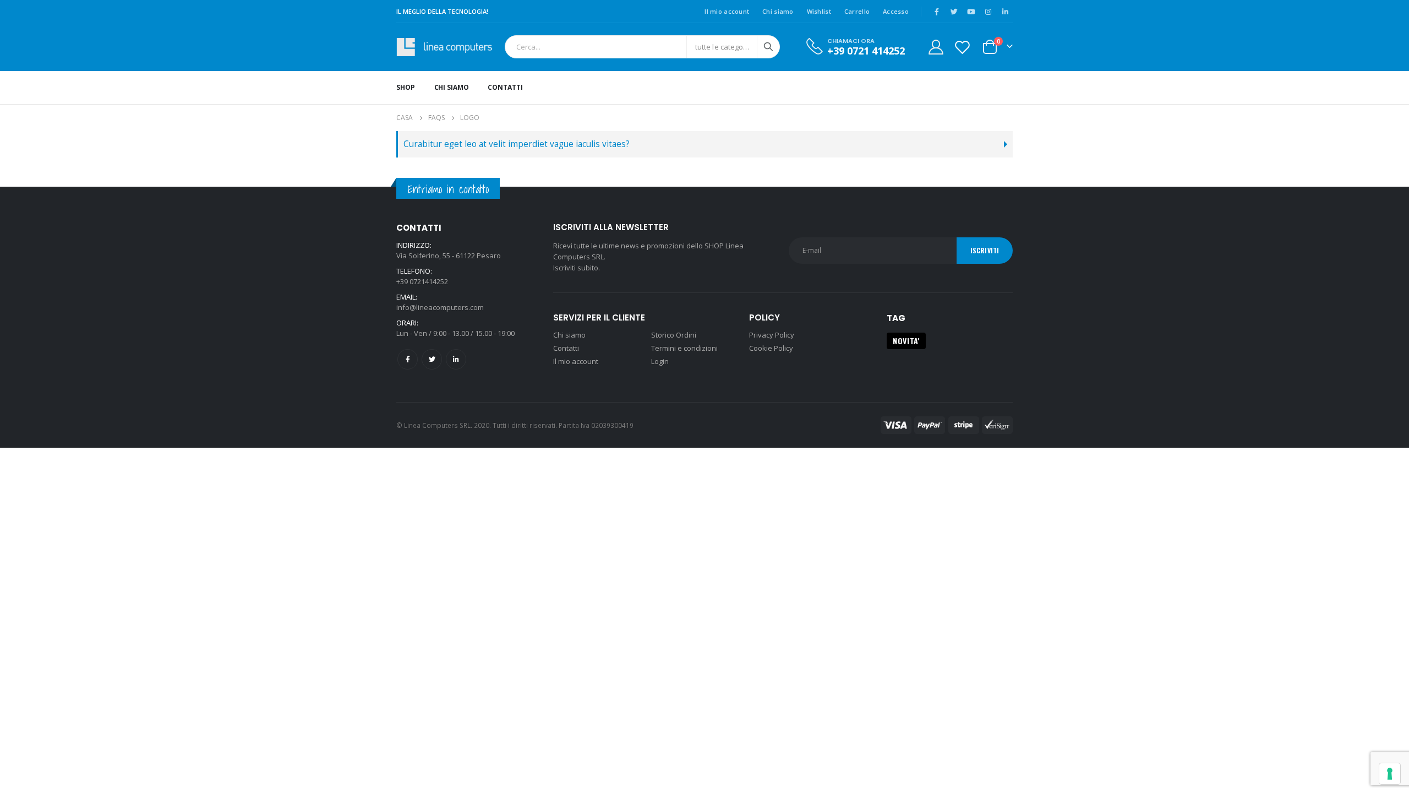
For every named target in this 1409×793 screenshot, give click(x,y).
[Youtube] (971, 11)
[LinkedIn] (1005, 11)
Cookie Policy (771, 348)
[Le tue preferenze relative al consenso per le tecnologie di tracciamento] (1389, 773)
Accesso (896, 11)
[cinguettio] (954, 11)
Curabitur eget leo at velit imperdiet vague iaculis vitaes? (516, 144)
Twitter (432, 359)
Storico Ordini (673, 335)
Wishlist (819, 11)
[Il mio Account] (936, 47)
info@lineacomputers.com (440, 307)
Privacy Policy (771, 335)
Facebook (407, 359)
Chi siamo (777, 11)
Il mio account (726, 11)
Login (660, 361)
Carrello (857, 11)
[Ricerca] (768, 47)
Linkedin (456, 359)
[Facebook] (937, 11)
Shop (405, 87)
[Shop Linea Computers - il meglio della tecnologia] (447, 47)
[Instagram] (988, 11)
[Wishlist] (962, 47)
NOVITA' (906, 340)
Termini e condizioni (684, 348)
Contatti (505, 87)
